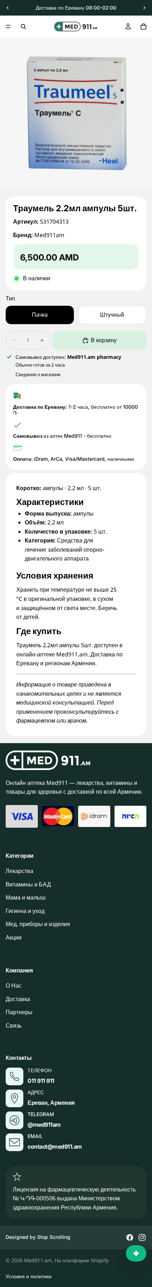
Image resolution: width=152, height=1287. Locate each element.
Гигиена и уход (25, 911)
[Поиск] (23, 26)
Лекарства (19, 871)
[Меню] (8, 26)
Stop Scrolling (53, 1237)
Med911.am (38, 1260)
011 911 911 (41, 1081)
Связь (14, 1025)
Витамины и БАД (28, 884)
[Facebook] (129, 1237)
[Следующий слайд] (144, 8)
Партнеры (19, 1012)
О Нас (14, 985)
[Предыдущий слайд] (8, 8)
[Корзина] (143, 26)
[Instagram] (142, 1237)
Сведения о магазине (38, 374)
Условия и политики (29, 1276)
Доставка (18, 999)
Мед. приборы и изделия (38, 924)
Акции (14, 937)
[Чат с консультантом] (136, 1253)
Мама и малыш (26, 898)
